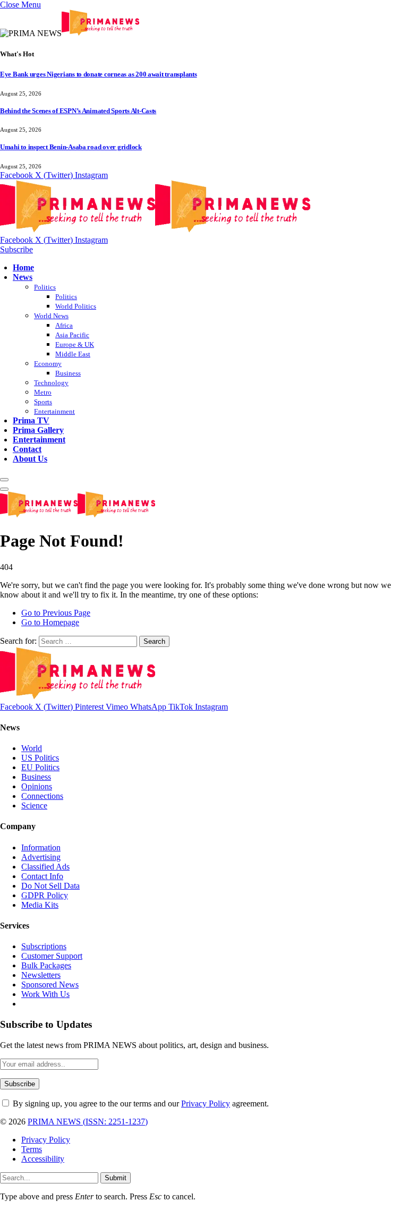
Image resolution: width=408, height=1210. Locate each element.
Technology (51, 383)
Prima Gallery (38, 429)
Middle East (72, 354)
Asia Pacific (72, 335)
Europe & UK (74, 344)
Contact (27, 449)
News (22, 277)
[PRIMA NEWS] (155, 230)
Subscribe (16, 249)
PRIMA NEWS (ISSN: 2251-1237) (88, 1121)
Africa (64, 325)
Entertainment (54, 411)
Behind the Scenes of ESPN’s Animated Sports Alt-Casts (78, 111)
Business (68, 373)
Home (23, 267)
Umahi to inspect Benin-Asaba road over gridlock (71, 147)
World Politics (75, 306)
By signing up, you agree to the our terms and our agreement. (140, 1103)
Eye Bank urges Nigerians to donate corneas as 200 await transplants (98, 74)
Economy (48, 364)
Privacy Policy (205, 1103)
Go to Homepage (50, 622)
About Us (30, 458)
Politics (45, 287)
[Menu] (4, 479)
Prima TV (31, 420)
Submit (115, 1178)
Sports (43, 402)
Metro (43, 392)
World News (51, 316)
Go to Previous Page (55, 612)
